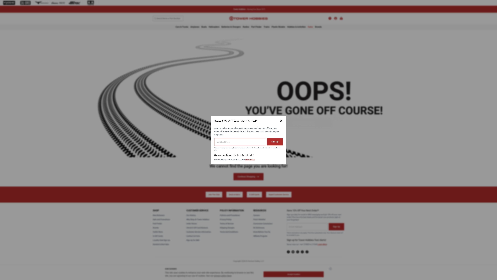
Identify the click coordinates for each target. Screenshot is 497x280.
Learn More (250, 159)
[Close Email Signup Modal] (281, 120)
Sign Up (275, 142)
